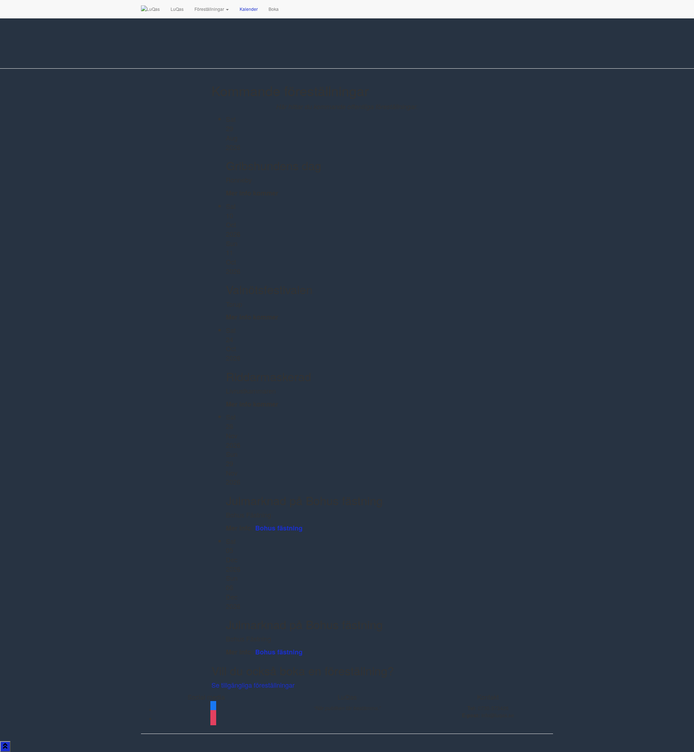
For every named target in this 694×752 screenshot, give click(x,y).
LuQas (177, 9)
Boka (274, 9)
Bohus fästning (279, 528)
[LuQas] (150, 9)
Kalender (249, 9)
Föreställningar (209, 9)
